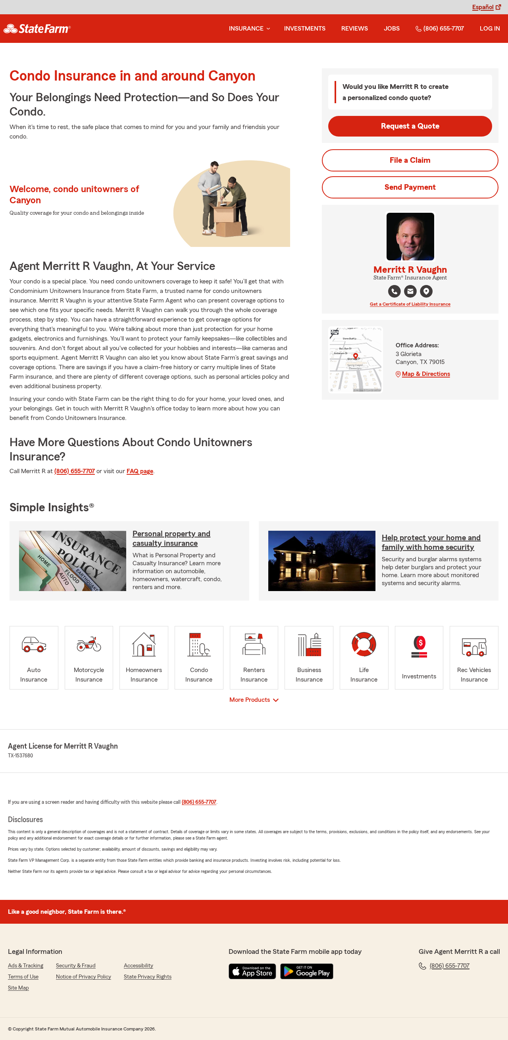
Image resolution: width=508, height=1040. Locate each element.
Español (483, 7)
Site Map (18, 988)
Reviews (354, 28)
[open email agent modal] (410, 292)
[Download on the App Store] (252, 971)
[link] (37, 29)
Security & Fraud (76, 966)
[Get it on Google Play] (306, 971)
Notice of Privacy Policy (83, 977)
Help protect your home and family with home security (431, 542)
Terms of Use (23, 977)
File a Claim (410, 160)
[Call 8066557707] (394, 291)
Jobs (392, 28)
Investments (304, 28)
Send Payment (410, 187)
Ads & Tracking (25, 966)
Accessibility (138, 966)
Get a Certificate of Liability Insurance (410, 304)
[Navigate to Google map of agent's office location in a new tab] (426, 291)
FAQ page (140, 471)
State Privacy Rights (147, 977)
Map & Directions (426, 374)
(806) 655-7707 (443, 28)
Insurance (246, 28)
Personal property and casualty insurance (171, 538)
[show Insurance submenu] (267, 29)
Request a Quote (410, 126)
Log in (490, 28)
